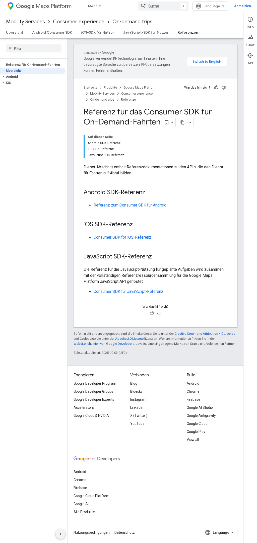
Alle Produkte (84, 512)
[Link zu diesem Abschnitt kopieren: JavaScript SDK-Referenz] (157, 257)
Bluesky (136, 391)
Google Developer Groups (93, 391)
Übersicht (14, 32)
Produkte (110, 87)
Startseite (90, 87)
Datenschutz (124, 532)
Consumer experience (78, 22)
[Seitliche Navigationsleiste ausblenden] (60, 534)
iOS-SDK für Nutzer (97, 32)
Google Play (196, 432)
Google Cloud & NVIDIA (91, 416)
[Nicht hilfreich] (223, 87)
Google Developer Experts (94, 399)
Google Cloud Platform (91, 496)
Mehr (92, 6)
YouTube (137, 424)
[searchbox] (33, 48)
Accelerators (84, 407)
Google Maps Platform (139, 87)
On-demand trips (132, 22)
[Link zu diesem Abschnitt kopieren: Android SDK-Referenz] (150, 193)
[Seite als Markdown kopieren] (182, 122)
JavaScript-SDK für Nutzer (146, 32)
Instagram (138, 399)
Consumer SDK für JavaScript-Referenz (128, 291)
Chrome (193, 391)
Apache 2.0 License (129, 339)
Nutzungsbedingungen (92, 532)
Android (193, 383)
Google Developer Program (95, 383)
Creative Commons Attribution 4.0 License (205, 333)
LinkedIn (136, 407)
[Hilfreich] (216, 87)
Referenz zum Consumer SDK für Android (130, 205)
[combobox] (163, 6)
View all (193, 440)
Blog (133, 383)
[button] (33, 77)
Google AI (81, 504)
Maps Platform (54, 6)
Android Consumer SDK (52, 32)
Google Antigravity (201, 416)
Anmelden (242, 6)
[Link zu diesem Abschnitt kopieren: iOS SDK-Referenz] (138, 225)
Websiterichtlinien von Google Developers (104, 344)
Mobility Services (25, 22)
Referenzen (188, 32)
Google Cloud (197, 424)
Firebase (193, 399)
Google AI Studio (200, 407)
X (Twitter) (138, 416)
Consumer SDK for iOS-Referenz (122, 237)
